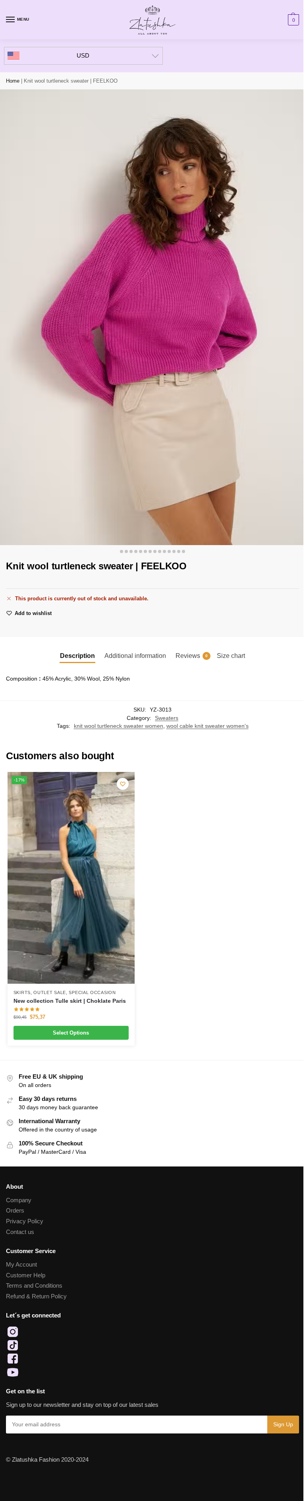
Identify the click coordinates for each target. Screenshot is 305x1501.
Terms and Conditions (34, 1285)
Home (12, 81)
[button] (292, 19)
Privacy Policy (24, 1221)
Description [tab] (77, 655)
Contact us (20, 1232)
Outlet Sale (49, 992)
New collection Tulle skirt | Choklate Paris (70, 1001)
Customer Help (25, 1275)
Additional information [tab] (135, 655)
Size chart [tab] (231, 655)
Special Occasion (92, 992)
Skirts (22, 992)
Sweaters (166, 718)
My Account (21, 1264)
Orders (15, 1210)
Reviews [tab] (192, 655)
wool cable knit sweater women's (207, 726)
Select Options (71, 1033)
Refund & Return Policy (36, 1296)
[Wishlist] (123, 784)
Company (18, 1200)
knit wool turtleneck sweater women (118, 726)
